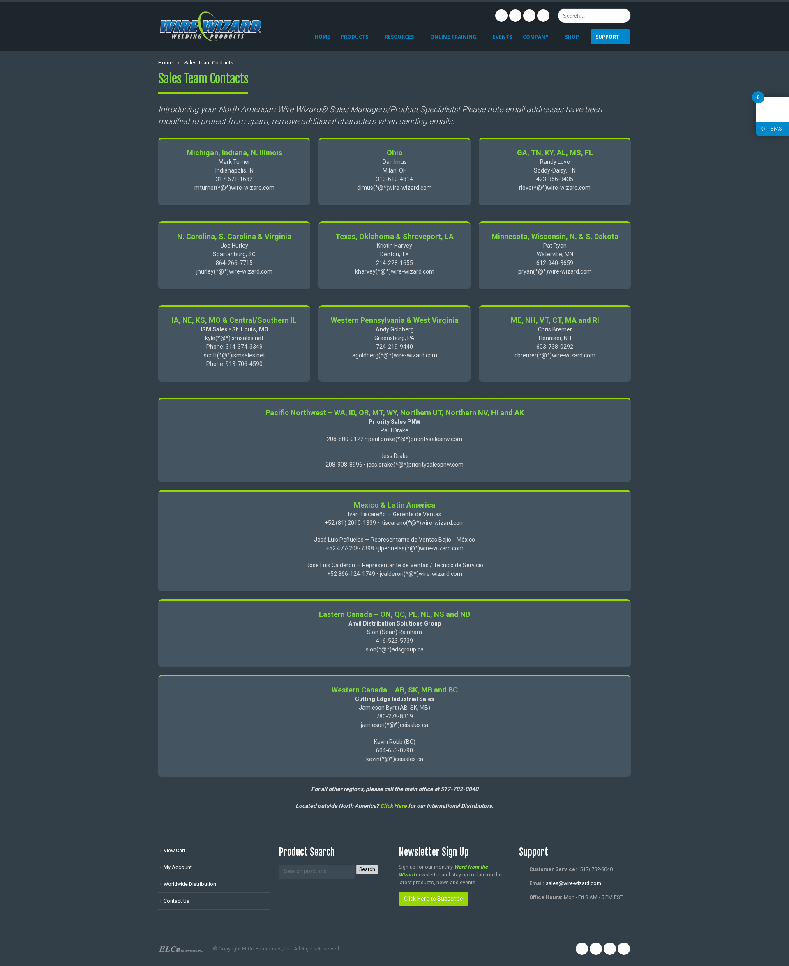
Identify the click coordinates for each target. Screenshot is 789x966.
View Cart (174, 850)
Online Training (453, 36)
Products (354, 36)
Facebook (501, 15)
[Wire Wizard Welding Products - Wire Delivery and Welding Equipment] (210, 26)
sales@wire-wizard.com (573, 883)
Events (502, 36)
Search (367, 869)
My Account (178, 867)
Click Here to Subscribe (433, 898)
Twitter (515, 15)
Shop (572, 36)
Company (536, 36)
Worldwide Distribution (190, 884)
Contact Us (176, 901)
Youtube (529, 15)
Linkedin (543, 15)
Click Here (393, 806)
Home (322, 36)
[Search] (623, 16)
